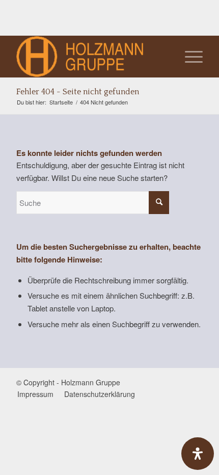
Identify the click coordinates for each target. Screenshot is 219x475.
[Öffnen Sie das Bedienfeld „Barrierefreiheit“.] (197, 453)
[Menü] (189, 56)
